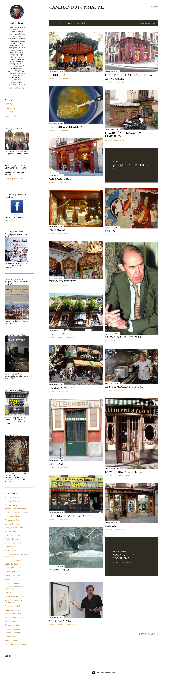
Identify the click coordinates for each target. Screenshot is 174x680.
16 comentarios (127, 169)
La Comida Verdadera (66, 127)
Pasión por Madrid (12, 606)
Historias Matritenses (13, 560)
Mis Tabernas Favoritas (14, 596)
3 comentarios (63, 78)
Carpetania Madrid (12, 516)
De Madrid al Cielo (12, 520)
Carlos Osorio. (17, 23)
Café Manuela (60, 178)
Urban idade (10, 636)
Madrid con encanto (13, 568)
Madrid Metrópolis (12, 583)
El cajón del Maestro (13, 539)
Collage (111, 231)
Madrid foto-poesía (12, 575)
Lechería (56, 464)
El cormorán (59, 570)
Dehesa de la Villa (12, 524)
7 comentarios (119, 341)
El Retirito (57, 75)
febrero (10, 108)
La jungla (56, 334)
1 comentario (62, 182)
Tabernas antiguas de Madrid (17, 629)
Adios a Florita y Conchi (124, 386)
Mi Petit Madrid (11, 593)
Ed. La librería (10, 531)
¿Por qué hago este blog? (132, 165)
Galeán (110, 526)
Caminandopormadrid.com (14, 179)
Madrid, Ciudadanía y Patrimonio (13, 588)
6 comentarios (119, 140)
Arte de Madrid (11, 505)
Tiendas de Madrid (12, 633)
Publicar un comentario (66, 337)
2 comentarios (119, 529)
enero (9, 112)
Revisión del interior (13, 614)
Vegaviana (57, 230)
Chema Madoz (60, 621)
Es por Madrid (10, 547)
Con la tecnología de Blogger (106, 672)
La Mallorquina (62, 388)
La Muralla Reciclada (13, 564)
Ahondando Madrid (12, 497)
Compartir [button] (53, 78)
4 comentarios (63, 233)
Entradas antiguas (148, 634)
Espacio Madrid (11, 550)
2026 (8, 104)
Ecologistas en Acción (14, 528)
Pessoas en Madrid (12, 610)
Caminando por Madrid (77, 7)
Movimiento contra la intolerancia (13, 601)
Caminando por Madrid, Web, (17, 512)
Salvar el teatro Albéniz (14, 617)
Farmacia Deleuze (62, 281)
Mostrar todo (148, 23)
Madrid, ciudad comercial (124, 556)
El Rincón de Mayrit (13, 543)
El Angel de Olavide (13, 535)
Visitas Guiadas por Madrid (15, 644)
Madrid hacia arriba (12, 579)
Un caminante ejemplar (123, 337)
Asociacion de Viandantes (15, 509)
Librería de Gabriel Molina (70, 516)
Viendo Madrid (11, 640)
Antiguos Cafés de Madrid (15, 501)
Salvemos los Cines (12, 621)
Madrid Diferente (12, 571)
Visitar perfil (17, 88)
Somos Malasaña (12, 625)
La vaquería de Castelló (123, 472)
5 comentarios (63, 391)
